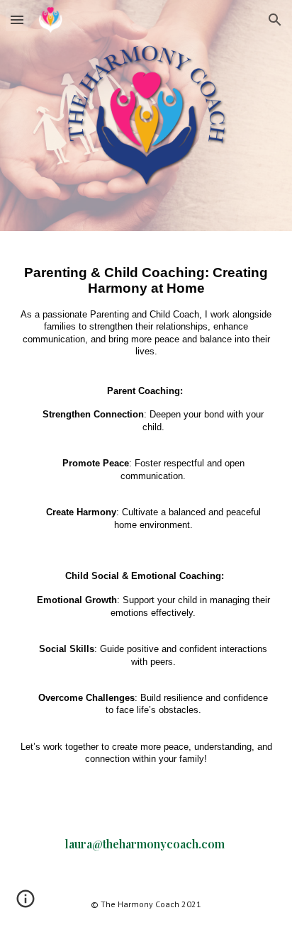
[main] (146, 521)
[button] (17, 19)
